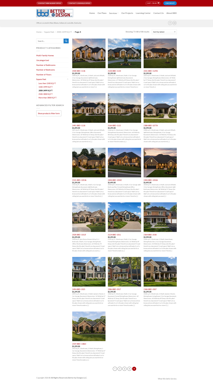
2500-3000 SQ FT (46, 94)
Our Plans (102, 13)
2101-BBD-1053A (79, 180)
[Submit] (66, 41)
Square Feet (49, 32)
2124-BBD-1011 (114, 235)
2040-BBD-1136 (78, 71)
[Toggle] (68, 79)
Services (113, 13)
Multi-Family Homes (45, 55)
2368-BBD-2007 (150, 289)
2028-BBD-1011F (79, 235)
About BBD (171, 13)
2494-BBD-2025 (78, 289)
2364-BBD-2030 (150, 235)
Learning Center (143, 13)
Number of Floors (43, 74)
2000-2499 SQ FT (64, 32)
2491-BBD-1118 (78, 125)
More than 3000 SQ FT (48, 98)
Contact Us (158, 13)
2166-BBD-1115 (114, 125)
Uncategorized (42, 60)
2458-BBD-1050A (151, 180)
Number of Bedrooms (45, 70)
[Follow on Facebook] (170, 23)
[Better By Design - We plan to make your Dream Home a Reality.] (54, 13)
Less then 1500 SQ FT (47, 83)
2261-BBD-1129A (151, 71)
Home (92, 13)
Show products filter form (49, 113)
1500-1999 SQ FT (46, 87)
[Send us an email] (174, 23)
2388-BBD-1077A (151, 125)
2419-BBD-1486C (79, 344)
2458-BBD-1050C (115, 180)
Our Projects (127, 13)
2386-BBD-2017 (114, 289)
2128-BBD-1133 (114, 71)
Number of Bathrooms (45, 65)
